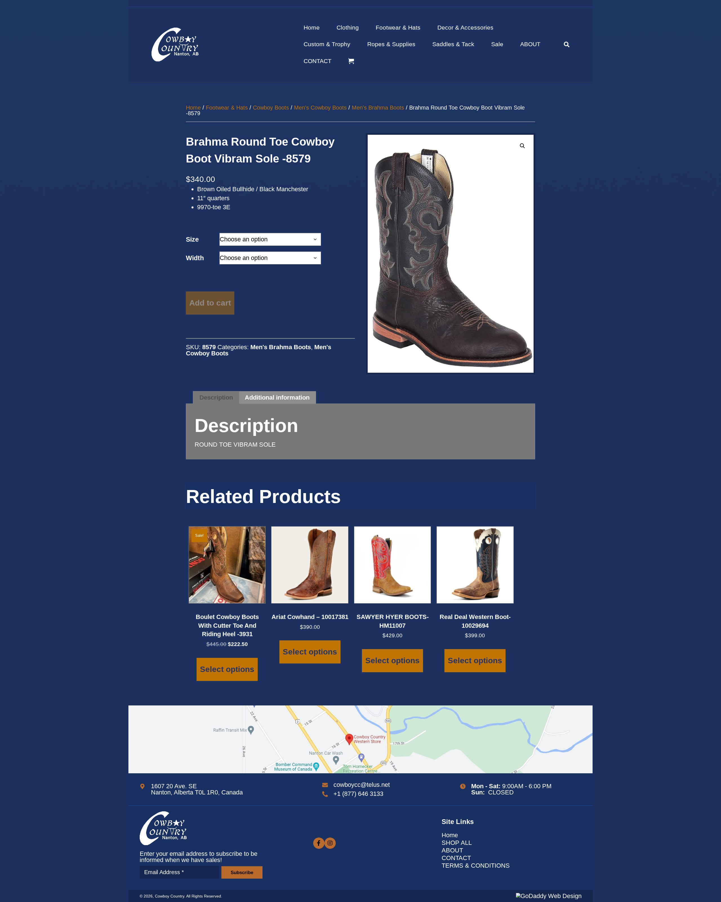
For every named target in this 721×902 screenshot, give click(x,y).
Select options (227, 669)
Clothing (348, 27)
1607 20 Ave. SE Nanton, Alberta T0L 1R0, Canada (197, 789)
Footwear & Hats (398, 27)
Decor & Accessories (465, 27)
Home (312, 27)
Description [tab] (216, 397)
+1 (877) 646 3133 (358, 793)
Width (195, 258)
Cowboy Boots (271, 107)
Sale (497, 44)
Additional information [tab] (277, 397)
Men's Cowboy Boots (320, 107)
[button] (522, 146)
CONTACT (317, 61)
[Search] (562, 44)
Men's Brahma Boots (378, 107)
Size (192, 239)
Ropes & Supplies (391, 44)
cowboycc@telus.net (361, 784)
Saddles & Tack (453, 44)
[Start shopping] (352, 61)
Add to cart (210, 303)
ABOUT (530, 44)
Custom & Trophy (327, 44)
